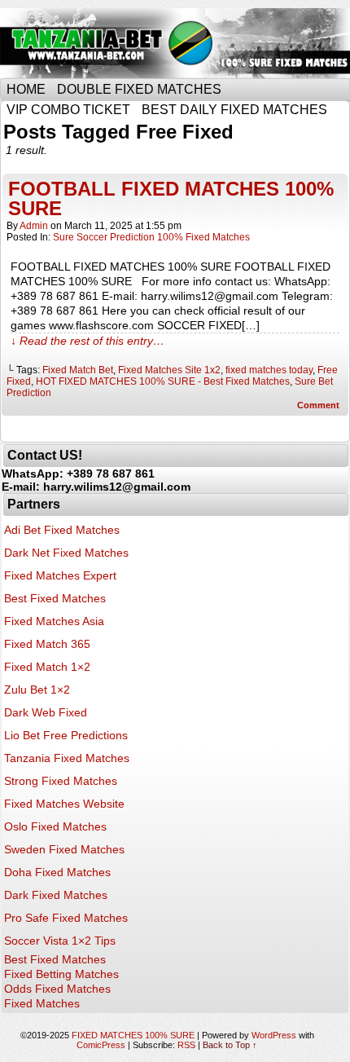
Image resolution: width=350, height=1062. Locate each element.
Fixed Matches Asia (54, 621)
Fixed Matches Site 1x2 (169, 370)
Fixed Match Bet (77, 370)
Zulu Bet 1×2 (37, 689)
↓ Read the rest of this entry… (87, 340)
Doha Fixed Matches (57, 872)
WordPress (274, 1035)
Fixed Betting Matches (61, 973)
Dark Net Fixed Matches (66, 552)
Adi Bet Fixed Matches (62, 529)
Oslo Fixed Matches (55, 826)
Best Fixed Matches (55, 598)
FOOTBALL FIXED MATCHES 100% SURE (171, 198)
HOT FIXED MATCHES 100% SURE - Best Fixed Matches (163, 381)
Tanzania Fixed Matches (66, 758)
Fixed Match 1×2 (47, 666)
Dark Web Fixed (45, 712)
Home (26, 89)
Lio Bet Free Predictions (66, 735)
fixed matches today (269, 370)
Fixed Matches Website (64, 803)
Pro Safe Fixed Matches (66, 917)
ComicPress (101, 1045)
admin (34, 225)
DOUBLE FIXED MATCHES (139, 89)
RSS (186, 1045)
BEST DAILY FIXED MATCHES (234, 110)
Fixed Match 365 (47, 643)
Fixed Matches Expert (60, 575)
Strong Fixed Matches (60, 780)
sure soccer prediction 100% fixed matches (151, 237)
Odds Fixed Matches (57, 988)
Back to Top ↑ (230, 1045)
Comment (319, 405)
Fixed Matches (42, 1003)
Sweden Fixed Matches (64, 849)
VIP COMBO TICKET (68, 110)
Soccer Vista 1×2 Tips (60, 940)
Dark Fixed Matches (55, 894)
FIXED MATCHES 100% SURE (133, 1035)
